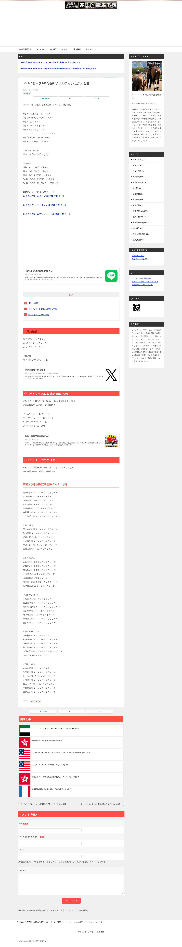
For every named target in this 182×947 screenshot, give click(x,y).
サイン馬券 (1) (138, 171)
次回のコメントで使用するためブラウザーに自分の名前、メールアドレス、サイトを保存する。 (63, 862)
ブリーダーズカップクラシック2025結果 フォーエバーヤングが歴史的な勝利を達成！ (61, 753)
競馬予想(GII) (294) (140, 217)
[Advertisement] (91, 28)
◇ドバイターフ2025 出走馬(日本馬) (42, 309)
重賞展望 (77, 49)
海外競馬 (27, 93)
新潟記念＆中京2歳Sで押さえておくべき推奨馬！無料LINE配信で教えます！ (51, 62)
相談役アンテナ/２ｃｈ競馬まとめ (145, 282)
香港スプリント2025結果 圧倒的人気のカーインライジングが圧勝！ (55, 777)
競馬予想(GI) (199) (140, 211)
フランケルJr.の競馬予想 (141, 278)
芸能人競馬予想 (25, 49)
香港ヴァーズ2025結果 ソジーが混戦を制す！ (48, 740)
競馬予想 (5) (138, 205)
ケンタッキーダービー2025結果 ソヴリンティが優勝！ (51, 765)
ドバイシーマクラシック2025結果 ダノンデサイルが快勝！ (101, 804)
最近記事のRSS (138, 256)
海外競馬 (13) (138, 200)
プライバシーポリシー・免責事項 (91, 932)
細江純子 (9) (138, 228)
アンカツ (65, 49)
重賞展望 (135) (138, 240)
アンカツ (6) (138, 165)
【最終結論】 (33, 303)
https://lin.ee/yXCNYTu (33, 439)
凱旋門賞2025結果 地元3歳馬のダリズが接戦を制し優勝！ (52, 789)
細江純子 (53, 49)
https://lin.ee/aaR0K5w (33, 274)
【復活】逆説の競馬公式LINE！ (39, 271)
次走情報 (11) (138, 194)
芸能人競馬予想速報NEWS (37, 436)
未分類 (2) (137, 188)
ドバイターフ (35, 701)
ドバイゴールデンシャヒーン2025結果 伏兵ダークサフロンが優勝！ (55, 728)
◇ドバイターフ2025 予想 (38, 315)
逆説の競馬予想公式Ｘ (35, 370)
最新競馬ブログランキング (142, 285)
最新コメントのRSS (139, 259)
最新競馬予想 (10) (140, 182)
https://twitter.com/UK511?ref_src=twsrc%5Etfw (41, 373)
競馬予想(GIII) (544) (141, 223)
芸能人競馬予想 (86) (141, 234)
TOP (35, 922)
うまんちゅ (40, 49)
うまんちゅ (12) (139, 159)
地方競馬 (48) (138, 177)
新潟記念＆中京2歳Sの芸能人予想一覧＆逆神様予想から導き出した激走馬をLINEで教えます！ (58, 69)
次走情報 (89, 49)
